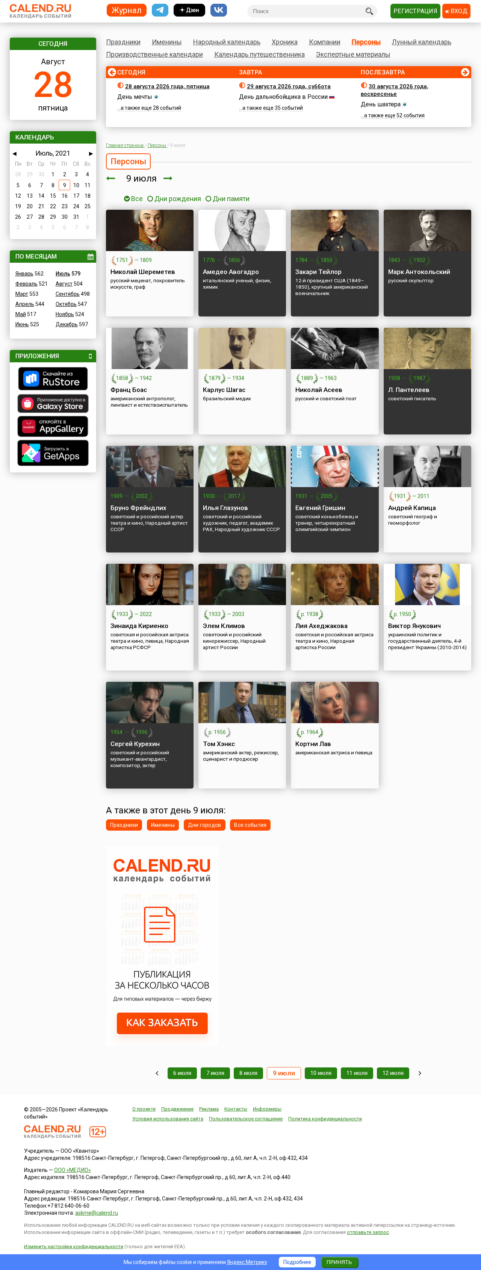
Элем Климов (224, 626)
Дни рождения (177, 199)
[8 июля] (110, 178)
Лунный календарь (421, 42)
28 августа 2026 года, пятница (167, 86)
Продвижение (177, 1109)
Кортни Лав (313, 744)
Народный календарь (226, 42)
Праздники (123, 42)
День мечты (134, 96)
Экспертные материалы (353, 54)
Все (136, 199)
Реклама (209, 1109)
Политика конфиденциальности (325, 1119)
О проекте (144, 1109)
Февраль (26, 284)
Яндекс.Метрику (247, 1262)
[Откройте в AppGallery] (53, 427)
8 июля (248, 1073)
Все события (250, 825)
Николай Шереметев (142, 271)
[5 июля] (157, 1073)
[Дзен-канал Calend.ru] (189, 10)
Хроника (285, 42)
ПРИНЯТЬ (339, 1262)
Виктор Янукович (414, 626)
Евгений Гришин (320, 508)
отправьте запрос (368, 1232)
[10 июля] (167, 178)
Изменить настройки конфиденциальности (73, 1246)
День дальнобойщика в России (283, 96)
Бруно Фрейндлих (138, 508)
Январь (24, 274)
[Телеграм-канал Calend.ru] (160, 10)
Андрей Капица (412, 508)
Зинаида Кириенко (139, 626)
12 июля (393, 1073)
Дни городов (204, 825)
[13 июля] (420, 1073)
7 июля (215, 1073)
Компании (324, 42)
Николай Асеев (318, 390)
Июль (63, 274)
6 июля (182, 1073)
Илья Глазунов (225, 508)
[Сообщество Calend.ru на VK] (218, 10)
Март (21, 294)
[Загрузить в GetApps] (53, 454)
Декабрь (67, 324)
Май (20, 314)
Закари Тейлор (318, 271)
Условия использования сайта (167, 1119)
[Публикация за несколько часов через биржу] (162, 1044)
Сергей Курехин (135, 744)
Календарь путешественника (259, 54)
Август (64, 284)
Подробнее (297, 1262)
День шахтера (381, 104)
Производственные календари (154, 54)
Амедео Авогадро (231, 271)
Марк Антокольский (419, 271)
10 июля (320, 1073)
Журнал (127, 10)
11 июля (357, 1073)
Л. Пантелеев (409, 390)
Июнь (22, 324)
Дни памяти (231, 199)
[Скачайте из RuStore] (53, 379)
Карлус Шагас (224, 390)
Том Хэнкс (219, 744)
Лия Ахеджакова (321, 626)
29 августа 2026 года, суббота (289, 86)
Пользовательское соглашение (246, 1119)
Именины (167, 42)
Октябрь (66, 304)
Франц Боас (128, 390)
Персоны (366, 42)
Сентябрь (68, 294)
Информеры (267, 1109)
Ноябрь (65, 314)
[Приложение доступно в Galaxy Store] (53, 404)
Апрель (24, 304)
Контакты (235, 1109)
